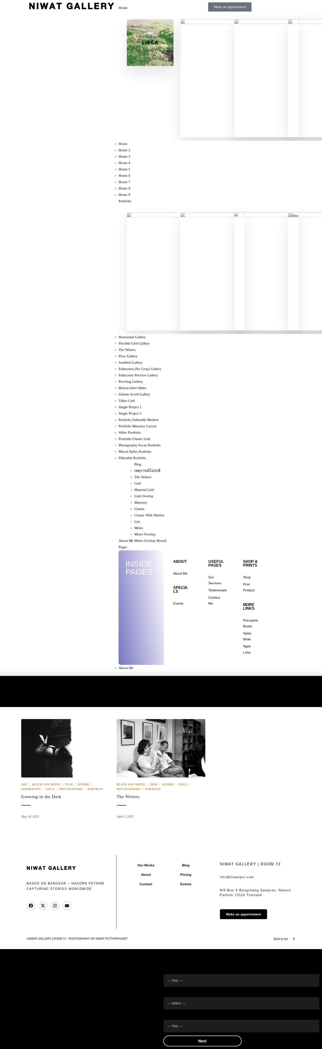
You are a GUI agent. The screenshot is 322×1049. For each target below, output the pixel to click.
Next (202, 1041)
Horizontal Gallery (132, 337)
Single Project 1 (130, 407)
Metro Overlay (145, 534)
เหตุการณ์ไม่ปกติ (147, 471)
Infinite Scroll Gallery (134, 394)
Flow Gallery (128, 356)
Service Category (178, 968)
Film (69, 784)
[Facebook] (31, 905)
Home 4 (124, 163)
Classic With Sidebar (149, 515)
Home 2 (124, 150)
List (137, 521)
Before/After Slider (132, 388)
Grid (137, 483)
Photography (71, 789)
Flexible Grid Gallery (134, 343)
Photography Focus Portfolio (140, 445)
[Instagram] (55, 905)
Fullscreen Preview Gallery (138, 375)
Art (24, 784)
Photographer (175, 1013)
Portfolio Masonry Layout (138, 426)
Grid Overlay (144, 496)
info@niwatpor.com (237, 877)
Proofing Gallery (131, 381)
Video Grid (127, 401)
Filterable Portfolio (132, 458)
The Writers (127, 350)
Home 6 (124, 175)
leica (49, 789)
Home (123, 8)
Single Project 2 (130, 413)
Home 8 (124, 188)
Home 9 (124, 195)
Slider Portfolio (130, 432)
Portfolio (125, 201)
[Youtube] (67, 905)
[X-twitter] (43, 905)
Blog (137, 464)
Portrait (95, 789)
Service (171, 991)
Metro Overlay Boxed (150, 541)
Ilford (83, 784)
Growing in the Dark (41, 796)
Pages (123, 547)
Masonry (140, 502)
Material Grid (144, 490)
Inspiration (31, 789)
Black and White (46, 784)
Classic (139, 509)
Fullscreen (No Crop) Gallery (140, 369)
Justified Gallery (131, 362)
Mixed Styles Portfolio (135, 451)
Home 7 (124, 182)
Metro (138, 528)
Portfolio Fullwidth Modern (139, 420)
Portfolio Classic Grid (134, 439)
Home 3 (124, 156)
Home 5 (124, 169)
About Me (126, 541)
